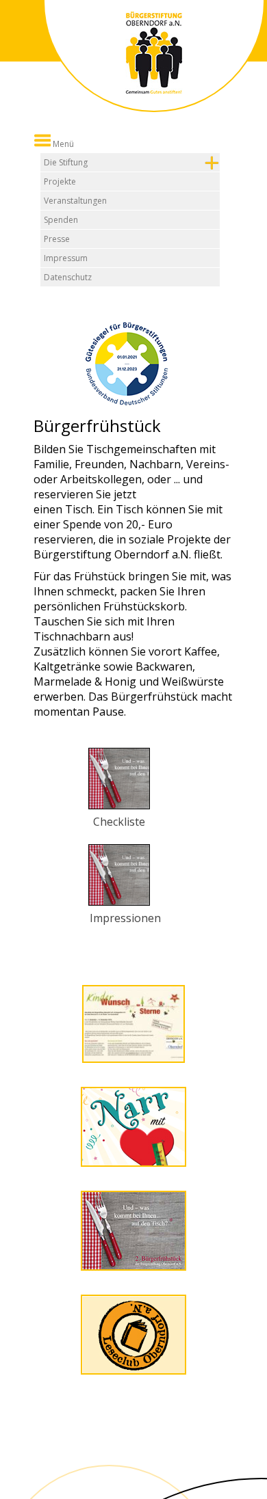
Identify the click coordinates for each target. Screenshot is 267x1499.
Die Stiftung (66, 162)
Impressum (66, 258)
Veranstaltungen (75, 200)
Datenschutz (68, 277)
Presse (57, 239)
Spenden (61, 220)
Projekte (60, 181)
